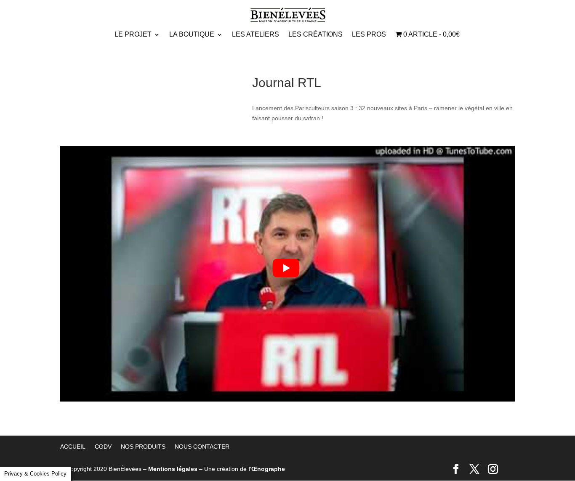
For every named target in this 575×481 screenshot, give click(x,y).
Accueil (72, 446)
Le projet (133, 35)
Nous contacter (202, 446)
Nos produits (143, 446)
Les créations (315, 35)
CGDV (103, 446)
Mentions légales (172, 468)
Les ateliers (255, 35)
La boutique (191, 35)
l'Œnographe (266, 468)
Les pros (369, 35)
